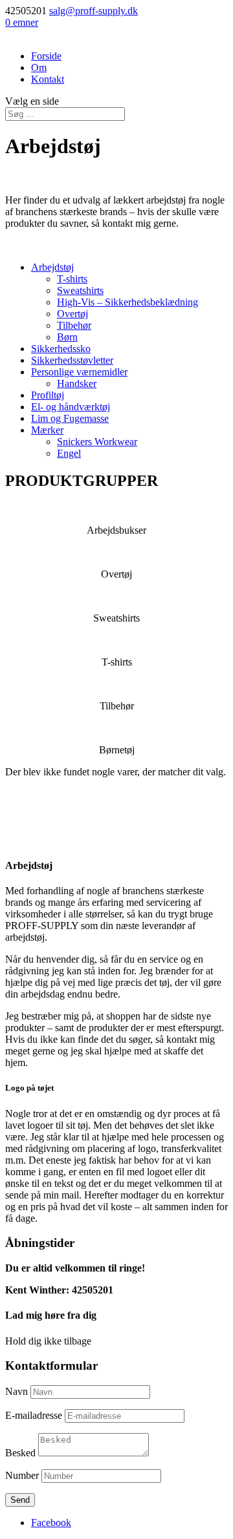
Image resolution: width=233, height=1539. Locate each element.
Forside (46, 55)
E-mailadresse (33, 1415)
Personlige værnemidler (79, 371)
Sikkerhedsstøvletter (72, 360)
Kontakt (47, 79)
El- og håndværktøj (70, 406)
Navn (16, 1391)
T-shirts (72, 278)
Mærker (47, 429)
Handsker (76, 383)
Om (39, 67)
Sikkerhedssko (61, 348)
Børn (67, 336)
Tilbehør (74, 325)
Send (20, 1500)
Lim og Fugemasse (70, 418)
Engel (69, 453)
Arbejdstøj (52, 267)
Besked (20, 1452)
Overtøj (72, 313)
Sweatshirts (80, 290)
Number (22, 1475)
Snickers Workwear (97, 441)
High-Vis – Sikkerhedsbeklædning (127, 302)
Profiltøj (47, 395)
